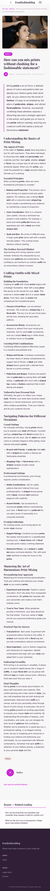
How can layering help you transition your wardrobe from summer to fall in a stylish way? (24, 813)
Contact (5, 876)
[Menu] (40, 2)
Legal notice (7, 872)
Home (4, 860)
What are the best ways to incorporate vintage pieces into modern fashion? (23, 821)
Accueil (5, 9)
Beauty (12, 9)
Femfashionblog (25, 2)
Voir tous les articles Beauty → (16, 784)
